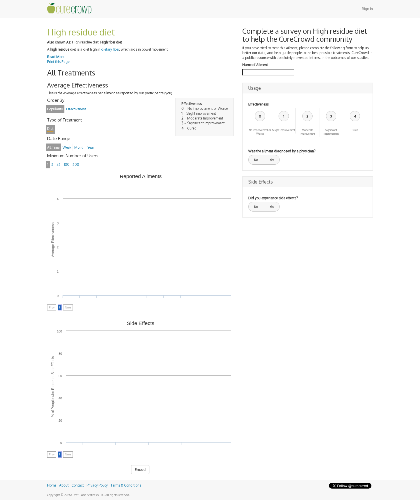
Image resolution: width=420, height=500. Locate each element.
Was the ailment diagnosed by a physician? (281, 151)
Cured (355, 130)
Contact (77, 485)
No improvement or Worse (260, 131)
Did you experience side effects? (273, 198)
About (64, 485)
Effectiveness (258, 104)
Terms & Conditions (126, 485)
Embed (140, 469)
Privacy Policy (97, 485)
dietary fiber (110, 49)
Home (51, 485)
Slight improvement (283, 130)
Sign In (367, 9)
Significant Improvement (331, 131)
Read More (55, 57)
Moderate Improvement (307, 131)
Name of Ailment (255, 65)
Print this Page (58, 61)
